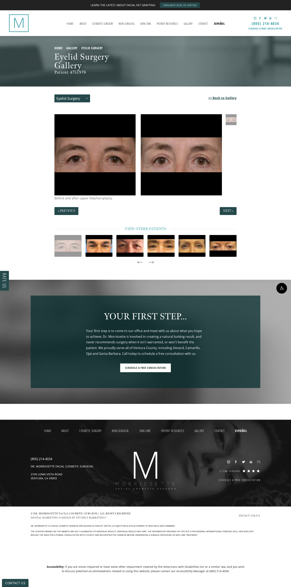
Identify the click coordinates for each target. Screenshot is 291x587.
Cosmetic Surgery (102, 24)
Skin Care (145, 24)
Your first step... (145, 316)
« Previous (66, 211)
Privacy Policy (249, 515)
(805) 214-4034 (219, 571)
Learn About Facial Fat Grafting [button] (180, 5)
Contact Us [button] (15, 583)
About (83, 24)
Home (70, 24)
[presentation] (140, 262)
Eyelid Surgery (92, 48)
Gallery (188, 24)
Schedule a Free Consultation (265, 29)
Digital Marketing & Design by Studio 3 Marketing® (69, 517)
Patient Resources (167, 24)
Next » (228, 211)
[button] (281, 288)
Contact (203, 24)
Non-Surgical (127, 24)
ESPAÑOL (219, 24)
